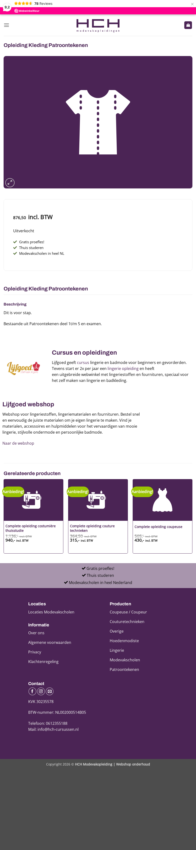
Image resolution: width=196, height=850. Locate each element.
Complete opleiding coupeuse (158, 527)
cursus (83, 362)
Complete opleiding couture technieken (92, 528)
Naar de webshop (18, 443)
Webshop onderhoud (133, 764)
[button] (6, 25)
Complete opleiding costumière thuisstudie (30, 528)
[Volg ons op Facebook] (32, 691)
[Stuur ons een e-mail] (50, 691)
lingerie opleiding (123, 368)
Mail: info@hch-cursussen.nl (53, 729)
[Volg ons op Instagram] (41, 691)
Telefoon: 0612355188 (47, 723)
